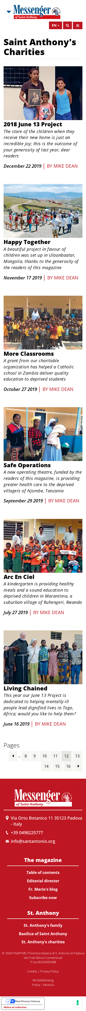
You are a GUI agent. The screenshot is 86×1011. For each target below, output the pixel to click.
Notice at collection (15, 1007)
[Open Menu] (77, 25)
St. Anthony (43, 912)
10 (44, 756)
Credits (32, 971)
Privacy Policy (49, 971)
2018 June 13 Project (33, 124)
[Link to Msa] (36, 12)
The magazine (43, 859)
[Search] (67, 25)
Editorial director (43, 880)
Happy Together (27, 242)
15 (57, 766)
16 (68, 766)
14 (46, 766)
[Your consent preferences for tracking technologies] (77, 1002)
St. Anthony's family (43, 925)
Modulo (48, 985)
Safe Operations (27, 465)
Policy (36, 985)
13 (77, 756)
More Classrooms (29, 353)
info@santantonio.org (33, 841)
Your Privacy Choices (27, 1001)
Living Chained (25, 688)
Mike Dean (66, 166)
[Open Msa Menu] (8, 12)
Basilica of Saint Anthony (43, 933)
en (54, 25)
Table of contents (43, 872)
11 (55, 756)
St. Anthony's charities (43, 941)
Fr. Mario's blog (43, 889)
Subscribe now (43, 897)
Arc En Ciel (19, 577)
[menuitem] (43, 877)
